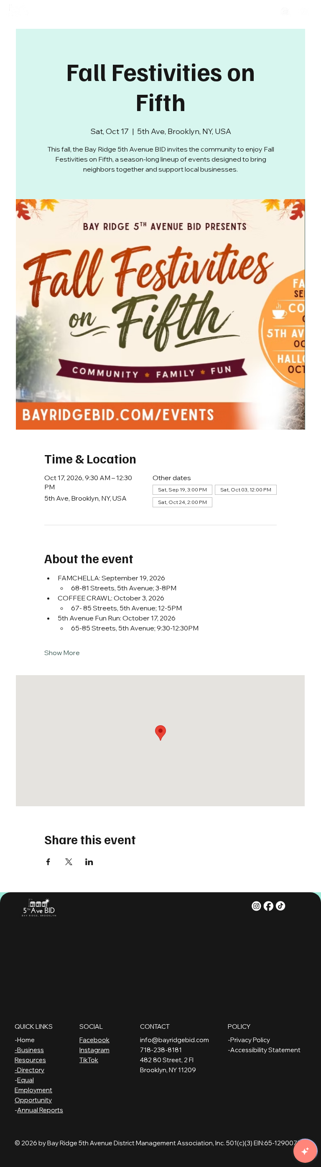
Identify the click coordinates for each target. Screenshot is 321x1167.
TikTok (88, 1060)
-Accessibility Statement (264, 1050)
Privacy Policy (250, 1040)
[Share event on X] (69, 861)
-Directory (29, 1070)
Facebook (94, 1040)
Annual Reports (40, 1110)
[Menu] (158, 13)
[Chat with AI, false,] (305, 1151)
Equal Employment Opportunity (33, 1090)
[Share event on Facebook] (48, 861)
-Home (25, 1040)
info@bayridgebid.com (174, 1040)
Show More (62, 652)
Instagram (94, 1050)
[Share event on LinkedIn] (89, 861)
